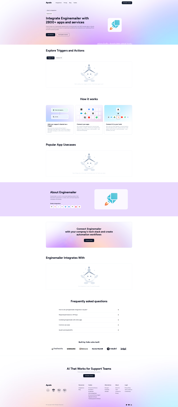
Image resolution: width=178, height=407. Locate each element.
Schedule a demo (127, 2)
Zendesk (107, 391)
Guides (75, 2)
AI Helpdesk (91, 391)
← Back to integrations (51, 10)
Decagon (107, 387)
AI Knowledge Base (92, 393)
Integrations (59, 2)
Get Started (50, 34)
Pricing (65, 2)
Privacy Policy (128, 387)
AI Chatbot (90, 389)
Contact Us (118, 391)
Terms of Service (128, 389)
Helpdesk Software (92, 396)
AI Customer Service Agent (94, 395)
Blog (70, 2)
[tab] (51, 57)
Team (116, 389)
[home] (49, 3)
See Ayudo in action (63, 34)
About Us (117, 387)
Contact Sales (89, 240)
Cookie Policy (128, 391)
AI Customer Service (92, 387)
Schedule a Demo (89, 375)
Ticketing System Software (94, 398)
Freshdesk (107, 389)
